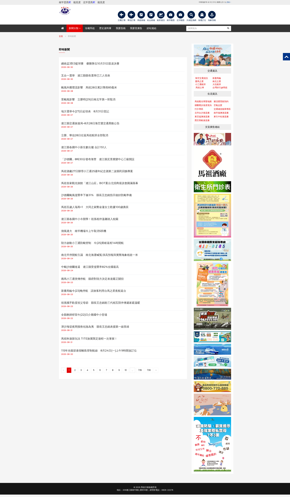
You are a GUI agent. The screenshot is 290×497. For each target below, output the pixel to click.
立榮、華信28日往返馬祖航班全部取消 (84, 135)
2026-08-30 (67, 67)
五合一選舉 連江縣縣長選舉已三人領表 (85, 75)
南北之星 (217, 81)
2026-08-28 (67, 91)
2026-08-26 (67, 174)
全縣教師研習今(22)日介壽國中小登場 (84, 314)
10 (126, 370)
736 (149, 370)
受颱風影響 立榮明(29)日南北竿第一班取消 (88, 99)
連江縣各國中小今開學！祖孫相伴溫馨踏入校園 (89, 219)
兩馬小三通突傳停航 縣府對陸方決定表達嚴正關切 (92, 279)
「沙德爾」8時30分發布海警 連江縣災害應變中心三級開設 (97, 159)
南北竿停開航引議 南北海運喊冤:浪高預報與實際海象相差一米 (99, 255)
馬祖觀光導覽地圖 (203, 101)
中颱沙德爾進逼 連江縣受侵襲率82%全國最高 (90, 267)
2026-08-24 (67, 258)
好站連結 (151, 28)
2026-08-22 (67, 318)
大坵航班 (217, 84)
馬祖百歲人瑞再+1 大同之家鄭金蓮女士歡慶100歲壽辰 (95, 207)
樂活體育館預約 (221, 101)
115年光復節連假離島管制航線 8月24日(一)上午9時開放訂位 (99, 350)
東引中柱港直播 (221, 116)
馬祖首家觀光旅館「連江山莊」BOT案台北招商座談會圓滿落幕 (99, 183)
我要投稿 (121, 28)
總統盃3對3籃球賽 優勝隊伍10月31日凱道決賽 (90, 63)
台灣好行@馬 (219, 87)
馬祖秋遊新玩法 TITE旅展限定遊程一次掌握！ (89, 338)
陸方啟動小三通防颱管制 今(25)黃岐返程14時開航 (92, 243)
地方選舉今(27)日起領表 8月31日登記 (85, 111)
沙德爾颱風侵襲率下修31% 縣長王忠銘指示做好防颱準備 (96, 195)
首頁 (61, 36)
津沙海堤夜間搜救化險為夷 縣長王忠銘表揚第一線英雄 (95, 326)
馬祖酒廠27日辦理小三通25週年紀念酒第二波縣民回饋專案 (97, 171)
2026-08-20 (67, 354)
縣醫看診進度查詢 (203, 105)
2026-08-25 (67, 234)
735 (140, 370)
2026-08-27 (67, 115)
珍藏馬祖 (90, 28)
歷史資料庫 (105, 28)
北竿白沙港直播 (202, 112)
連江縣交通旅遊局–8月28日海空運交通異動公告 (90, 123)
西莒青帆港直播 (202, 120)
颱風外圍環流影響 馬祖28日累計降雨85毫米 (89, 87)
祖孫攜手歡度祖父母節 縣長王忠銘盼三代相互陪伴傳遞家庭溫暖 (100, 302)
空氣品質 (218, 105)
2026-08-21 (66, 330)
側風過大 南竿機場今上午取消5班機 (83, 231)
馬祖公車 (200, 87)
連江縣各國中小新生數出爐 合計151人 (84, 147)
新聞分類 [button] (74, 28)
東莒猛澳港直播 (202, 116)
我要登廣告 (136, 28)
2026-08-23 (67, 282)
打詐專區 (199, 109)
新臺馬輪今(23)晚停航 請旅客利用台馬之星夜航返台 (93, 290)
